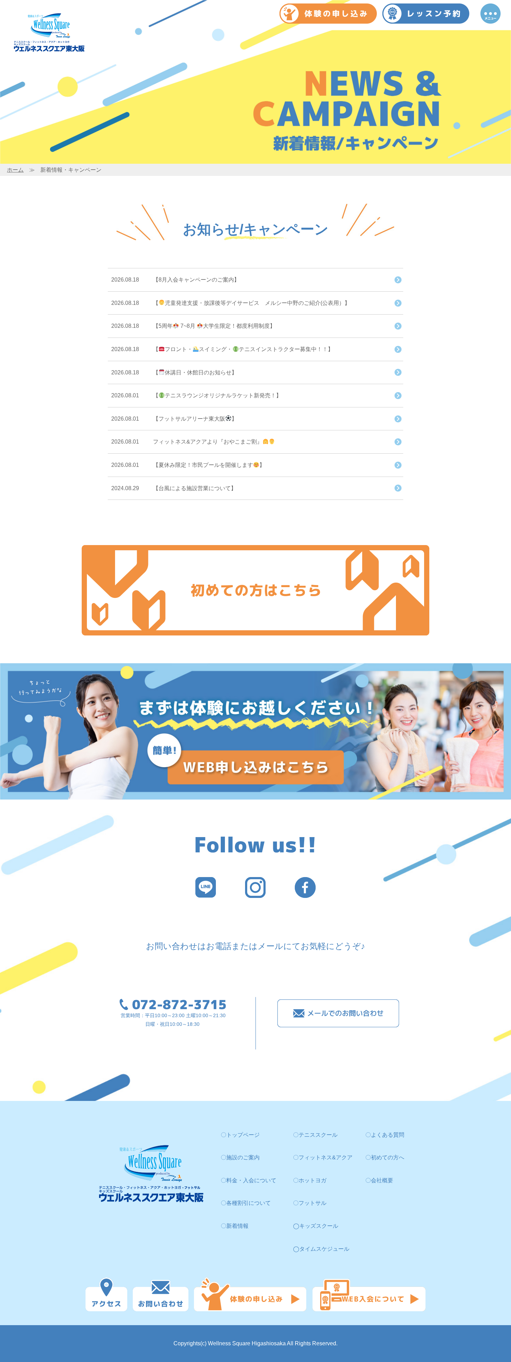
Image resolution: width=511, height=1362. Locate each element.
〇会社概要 (379, 1180)
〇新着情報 (235, 1226)
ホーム (15, 170)
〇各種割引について (246, 1203)
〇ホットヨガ (309, 1180)
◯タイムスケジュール (321, 1249)
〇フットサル (309, 1203)
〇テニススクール (315, 1135)
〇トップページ (240, 1135)
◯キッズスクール (315, 1226)
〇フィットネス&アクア (322, 1157)
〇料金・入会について (248, 1180)
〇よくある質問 (384, 1135)
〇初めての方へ (384, 1157)
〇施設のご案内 (240, 1157)
